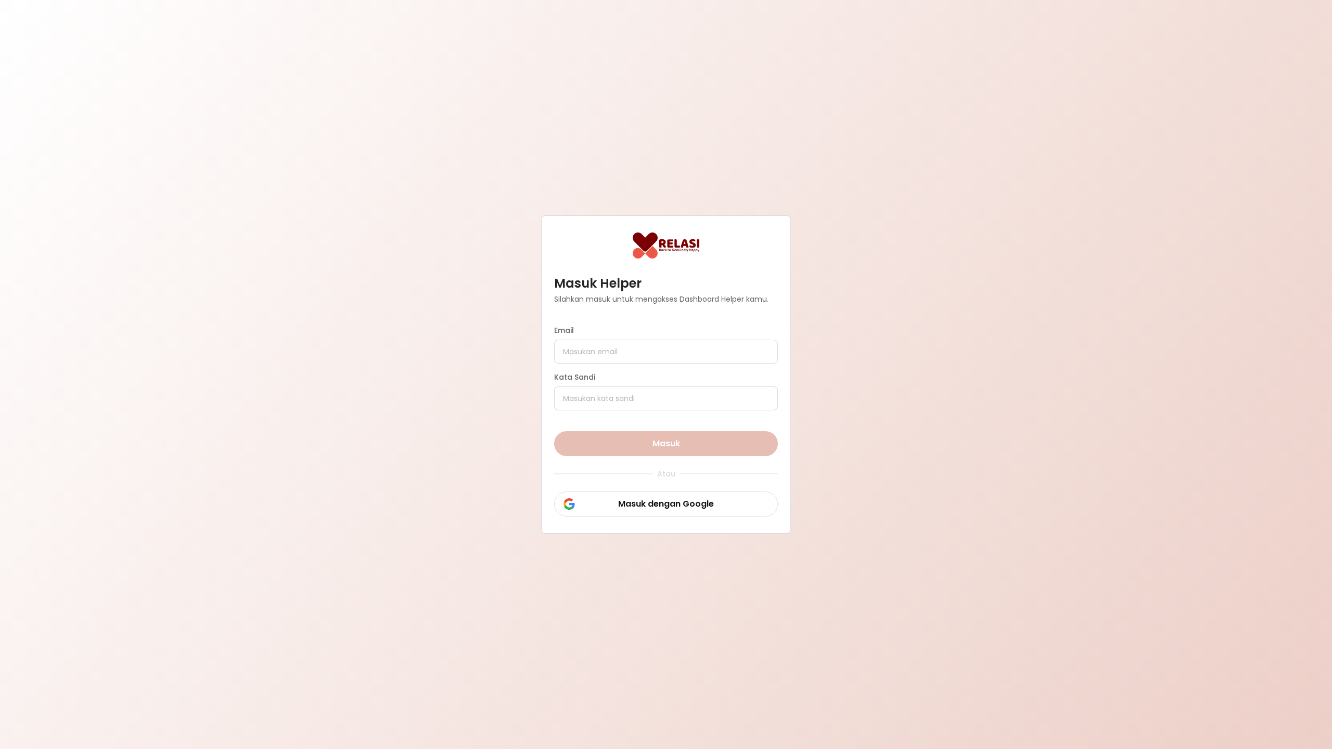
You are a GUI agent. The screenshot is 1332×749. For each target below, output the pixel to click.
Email (564, 330)
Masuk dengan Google (666, 504)
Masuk (666, 443)
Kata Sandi (574, 377)
